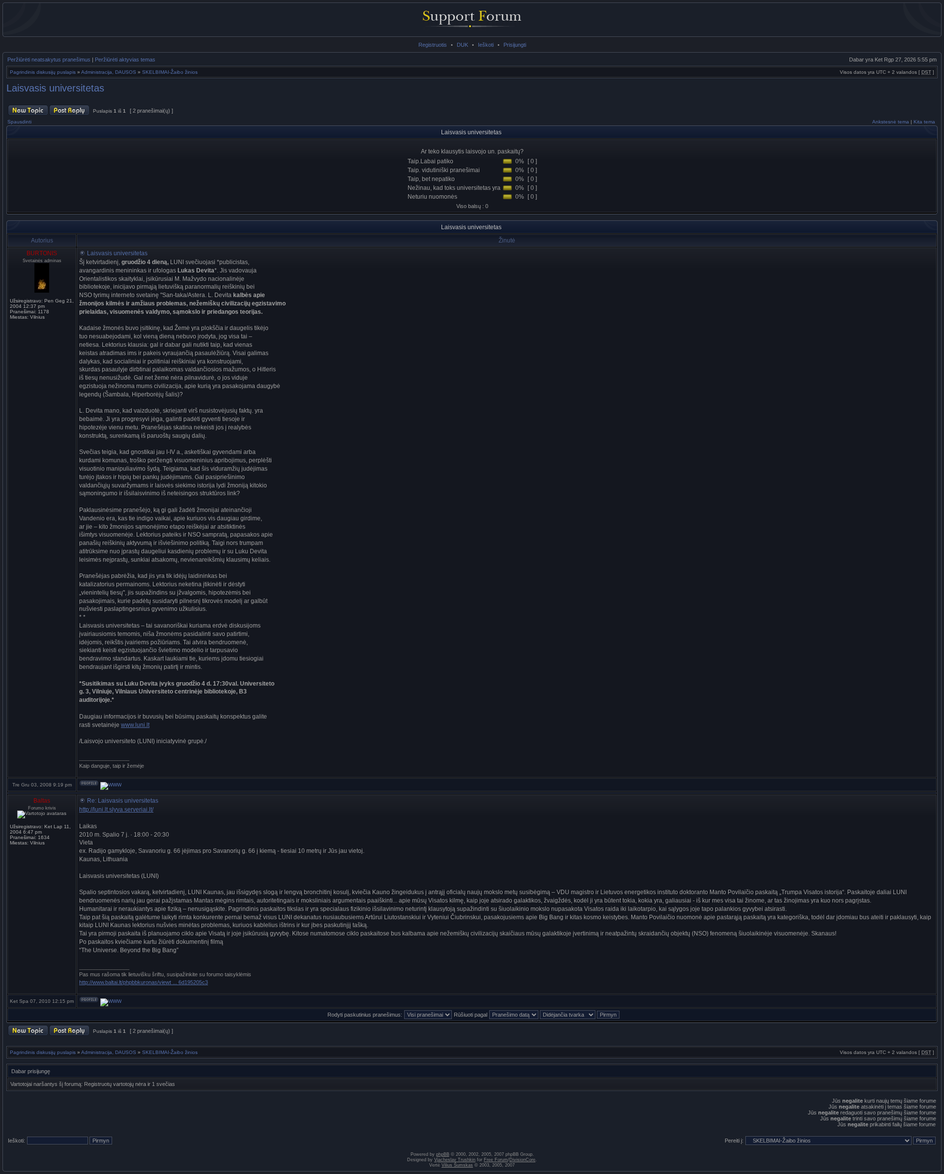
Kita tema (924, 121)
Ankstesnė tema (890, 121)
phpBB (442, 1154)
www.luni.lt (135, 725)
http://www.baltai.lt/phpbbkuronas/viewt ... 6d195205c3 (143, 982)
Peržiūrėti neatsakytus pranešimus (48, 59)
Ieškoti (486, 45)
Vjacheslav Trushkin (454, 1159)
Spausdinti (19, 121)
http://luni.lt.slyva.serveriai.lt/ (116, 809)
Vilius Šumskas (457, 1165)
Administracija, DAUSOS (108, 72)
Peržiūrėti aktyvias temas (125, 59)
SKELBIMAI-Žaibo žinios (170, 72)
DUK (462, 45)
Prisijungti (514, 45)
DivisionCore (522, 1159)
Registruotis (432, 45)
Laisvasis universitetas (55, 88)
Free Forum (496, 1159)
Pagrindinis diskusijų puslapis (43, 72)
